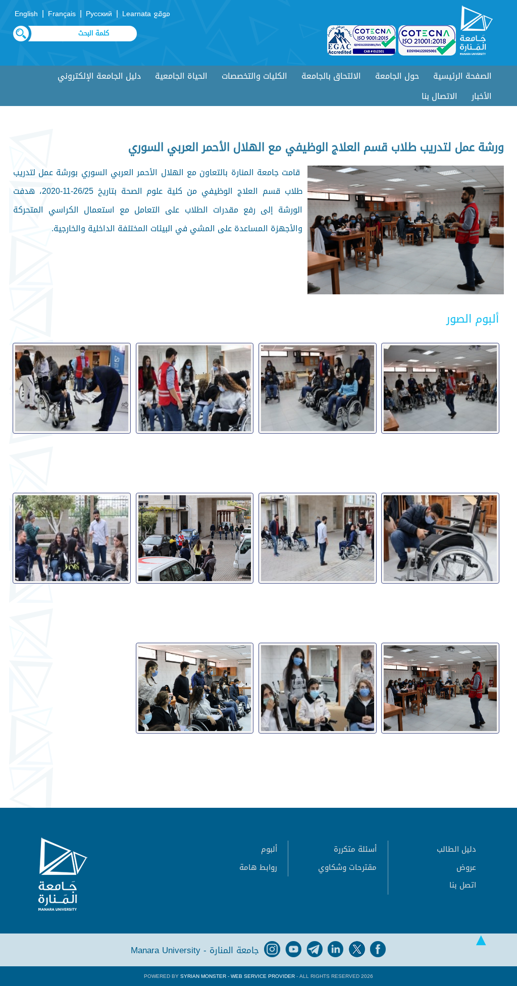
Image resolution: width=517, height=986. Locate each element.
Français (62, 14)
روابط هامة (258, 867)
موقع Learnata (146, 14)
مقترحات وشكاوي (347, 867)
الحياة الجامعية (181, 76)
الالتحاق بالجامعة (331, 76)
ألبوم (269, 849)
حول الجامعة (397, 76)
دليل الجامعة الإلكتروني (99, 76)
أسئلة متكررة (355, 849)
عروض (466, 867)
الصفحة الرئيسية (462, 76)
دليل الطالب (456, 849)
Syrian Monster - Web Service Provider (237, 976)
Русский (99, 14)
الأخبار (482, 96)
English (26, 14)
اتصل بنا (462, 885)
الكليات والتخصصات (254, 76)
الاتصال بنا (439, 96)
